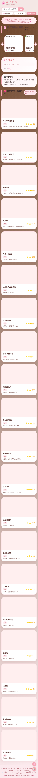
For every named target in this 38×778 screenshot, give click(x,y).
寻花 (21, 9)
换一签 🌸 (7, 68)
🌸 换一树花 (31, 13)
